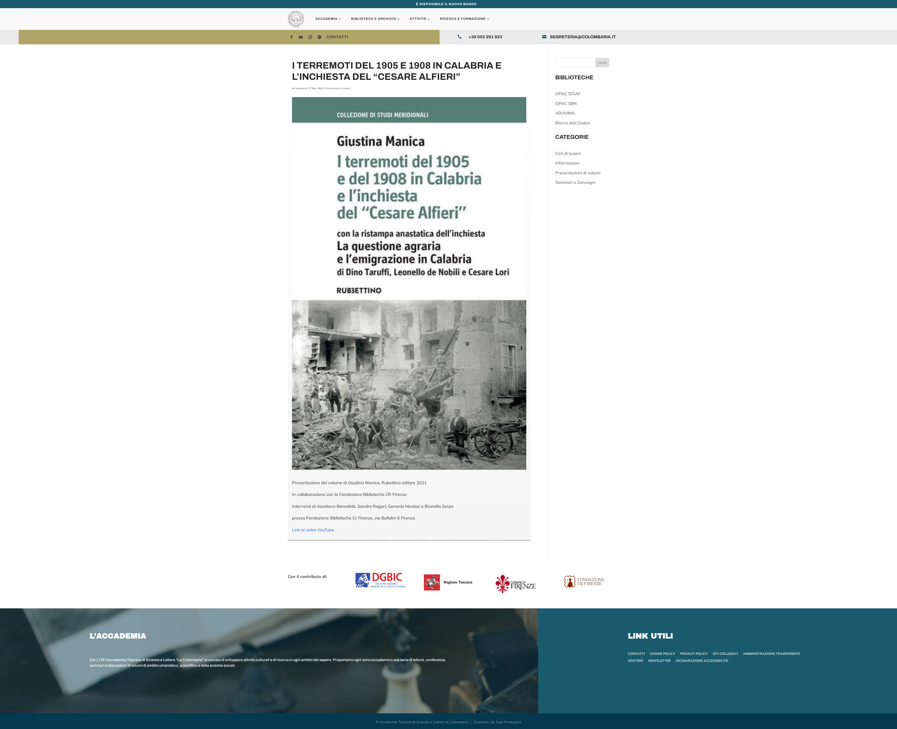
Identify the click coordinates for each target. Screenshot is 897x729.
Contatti (337, 37)
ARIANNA (565, 113)
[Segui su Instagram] (310, 37)
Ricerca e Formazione (463, 19)
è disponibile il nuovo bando (446, 4)
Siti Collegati (725, 654)
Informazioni (567, 163)
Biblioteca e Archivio (373, 19)
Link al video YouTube (313, 530)
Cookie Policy (662, 654)
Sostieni (635, 661)
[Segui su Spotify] (319, 37)
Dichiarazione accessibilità (702, 661)
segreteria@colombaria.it (583, 37)
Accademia (326, 19)
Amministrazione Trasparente (771, 654)
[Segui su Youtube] (301, 37)
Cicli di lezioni (568, 153)
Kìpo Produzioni (508, 722)
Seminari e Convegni (575, 182)
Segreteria (300, 88)
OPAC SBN (566, 103)
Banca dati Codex (572, 123)
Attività (418, 19)
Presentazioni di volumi (337, 88)
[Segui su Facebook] (291, 37)
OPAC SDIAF (567, 93)
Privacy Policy (694, 654)
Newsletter (659, 661)
